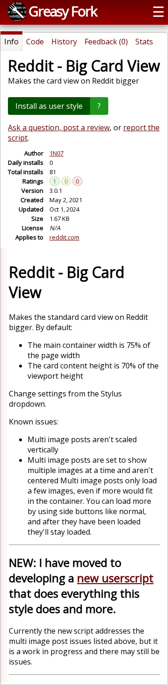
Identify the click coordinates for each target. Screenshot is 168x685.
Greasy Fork (62, 11)
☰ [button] (158, 11)
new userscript (115, 578)
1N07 (56, 153)
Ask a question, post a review (59, 127)
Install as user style (49, 106)
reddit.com (64, 237)
